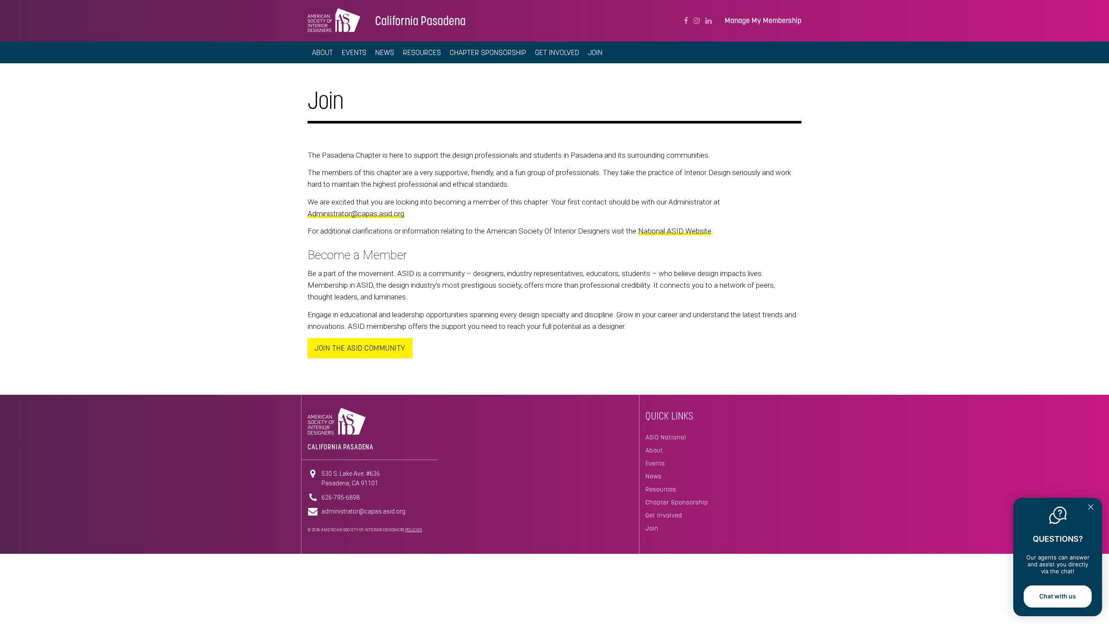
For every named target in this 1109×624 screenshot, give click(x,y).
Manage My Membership (763, 20)
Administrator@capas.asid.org (356, 213)
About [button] (322, 52)
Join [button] (595, 52)
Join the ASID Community (360, 348)
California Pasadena (420, 20)
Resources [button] (422, 52)
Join (651, 528)
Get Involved (663, 515)
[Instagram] (697, 21)
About (654, 450)
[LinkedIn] (708, 21)
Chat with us (1057, 596)
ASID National (665, 437)
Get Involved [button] (557, 52)
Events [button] (354, 52)
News (384, 52)
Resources (660, 489)
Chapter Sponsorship (676, 502)
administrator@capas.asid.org (363, 511)
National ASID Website (674, 231)
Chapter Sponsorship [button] (488, 52)
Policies (413, 530)
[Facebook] (686, 21)
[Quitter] (1091, 508)
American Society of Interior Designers (334, 20)
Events (655, 463)
